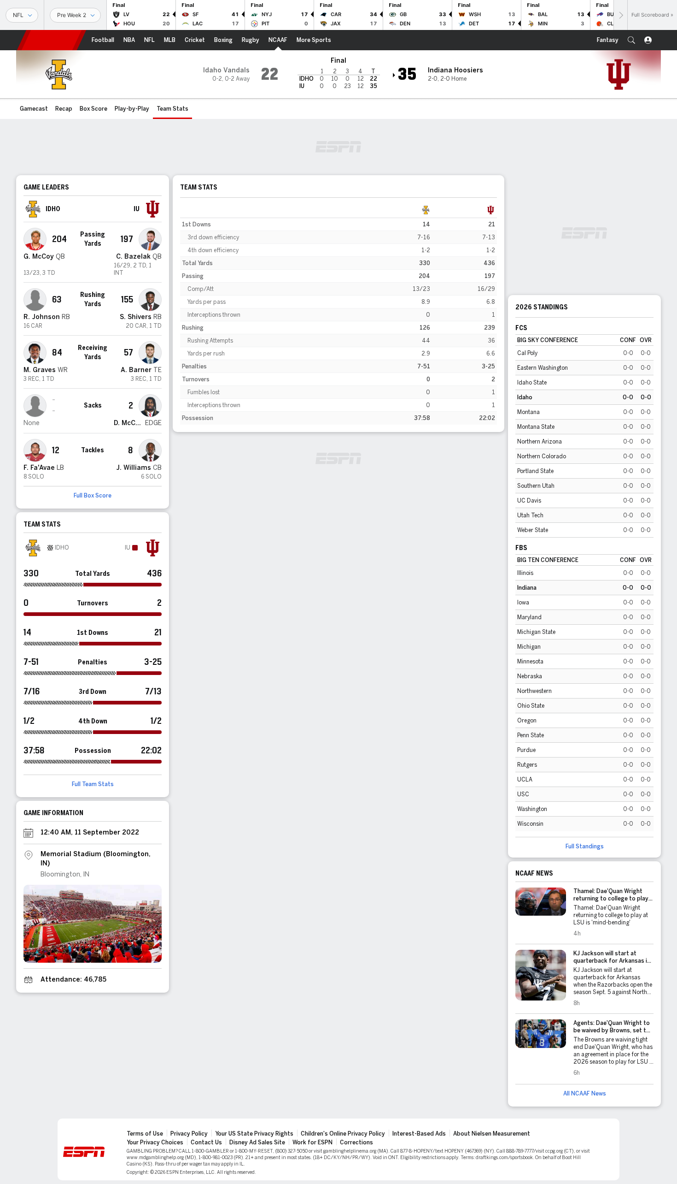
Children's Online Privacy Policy (343, 1134)
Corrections (356, 1142)
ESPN (51, 40)
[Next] (620, 15)
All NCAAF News (584, 1093)
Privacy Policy (189, 1134)
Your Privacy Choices (155, 1142)
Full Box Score (92, 495)
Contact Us (206, 1142)
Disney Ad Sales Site (257, 1142)
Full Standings (585, 846)
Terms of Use (145, 1134)
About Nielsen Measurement (491, 1134)
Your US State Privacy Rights (254, 1134)
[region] (338, 314)
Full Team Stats (93, 784)
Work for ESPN (312, 1142)
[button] (631, 40)
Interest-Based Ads (419, 1134)
